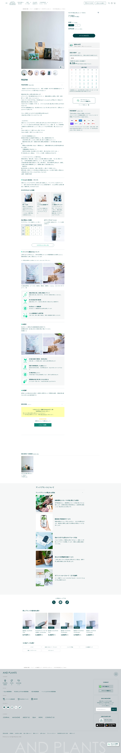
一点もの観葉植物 (7, 691)
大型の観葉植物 (35, 691)
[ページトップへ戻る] (106, 674)
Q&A (34, 717)
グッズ (31, 8)
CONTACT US (49, 717)
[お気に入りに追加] (98, 12)
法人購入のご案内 (18, 733)
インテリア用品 (70, 647)
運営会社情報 (5, 733)
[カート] (114, 3)
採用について (72, 733)
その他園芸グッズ (37, 8)
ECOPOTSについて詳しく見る (43, 245)
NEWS (41, 717)
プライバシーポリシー (51, 733)
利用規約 (11, 733)
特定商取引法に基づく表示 (62, 733)
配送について (35, 733)
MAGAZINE (16, 717)
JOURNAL (6, 717)
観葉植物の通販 (25, 8)
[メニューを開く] (6, 3)
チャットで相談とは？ (83, 104)
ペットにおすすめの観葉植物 (49, 691)
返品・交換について (28, 733)
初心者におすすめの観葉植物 (21, 691)
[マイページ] (112, 3)
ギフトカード (51, 650)
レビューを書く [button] (43, 425)
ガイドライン (44, 414)
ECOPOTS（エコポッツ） (46, 8)
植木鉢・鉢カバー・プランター (51, 647)
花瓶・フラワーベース (32, 650)
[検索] (109, 3)
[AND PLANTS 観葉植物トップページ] (12, 3)
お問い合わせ (42, 733)
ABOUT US (26, 717)
